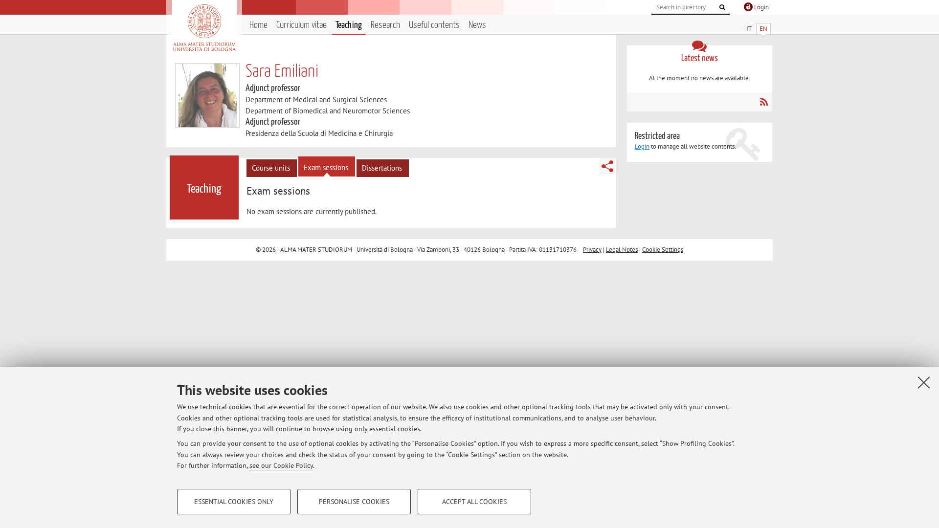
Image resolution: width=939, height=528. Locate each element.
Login (642, 146)
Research (385, 25)
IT (749, 28)
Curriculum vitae (301, 25)
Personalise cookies (354, 501)
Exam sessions (326, 167)
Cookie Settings (662, 249)
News (477, 25)
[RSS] (763, 102)
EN (763, 28)
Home (258, 25)
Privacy (592, 249)
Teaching (348, 25)
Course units (271, 168)
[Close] (924, 382)
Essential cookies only (233, 501)
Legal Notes (622, 249)
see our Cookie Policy (281, 465)
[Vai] (722, 7)
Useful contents (434, 25)
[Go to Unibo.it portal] (204, 28)
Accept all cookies (474, 501)
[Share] (607, 166)
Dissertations (382, 168)
